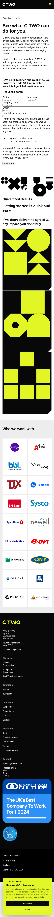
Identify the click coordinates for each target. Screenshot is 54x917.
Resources (8, 728)
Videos (6, 746)
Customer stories (10, 737)
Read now (27, 903)
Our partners (8, 711)
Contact (6, 720)
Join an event (8, 742)
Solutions (8, 685)
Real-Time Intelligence (13, 676)
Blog (5, 733)
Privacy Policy (9, 860)
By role (6, 689)
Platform (7, 658)
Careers (6, 716)
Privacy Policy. (21, 158)
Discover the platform (12, 650)
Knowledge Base (10, 750)
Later (27, 910)
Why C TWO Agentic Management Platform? (9, 635)
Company (8, 702)
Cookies (6, 865)
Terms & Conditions (11, 856)
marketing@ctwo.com (12, 763)
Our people (7, 707)
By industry (7, 694)
